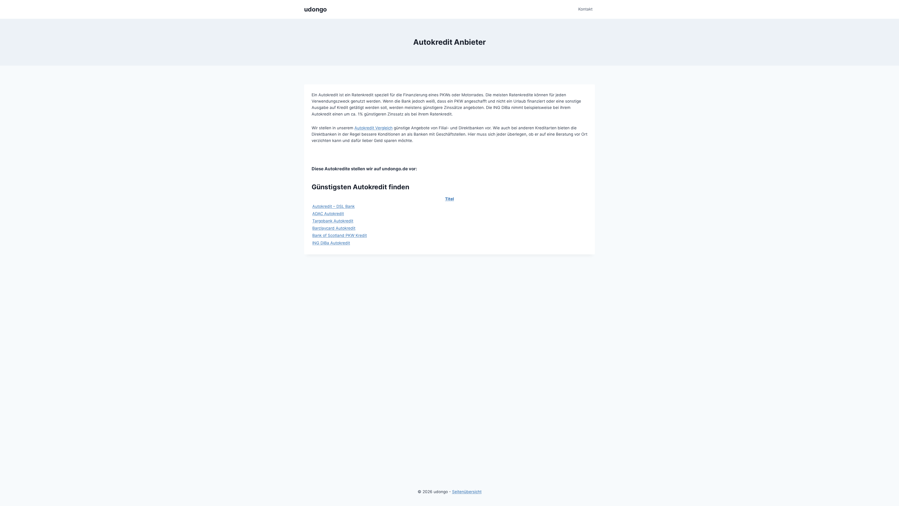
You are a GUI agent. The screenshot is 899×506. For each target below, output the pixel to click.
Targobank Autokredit (332, 221)
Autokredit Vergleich (373, 128)
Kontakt (585, 9)
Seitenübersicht (467, 491)
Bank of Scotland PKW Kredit (339, 235)
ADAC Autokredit (328, 213)
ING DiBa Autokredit (331, 243)
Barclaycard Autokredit (333, 228)
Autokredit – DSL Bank (333, 206)
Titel (449, 199)
